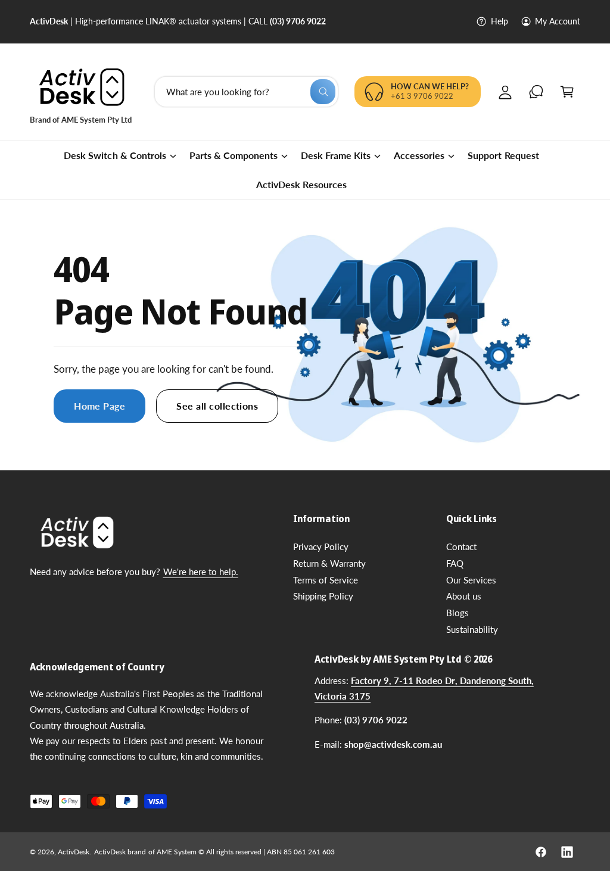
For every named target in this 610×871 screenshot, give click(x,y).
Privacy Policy (320, 547)
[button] (567, 91)
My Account (557, 21)
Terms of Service (325, 580)
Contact (461, 547)
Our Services (471, 580)
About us (463, 596)
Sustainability (472, 630)
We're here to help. (200, 572)
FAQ (454, 563)
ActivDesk (73, 852)
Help (499, 21)
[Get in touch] (536, 91)
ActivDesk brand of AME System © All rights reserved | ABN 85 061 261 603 (214, 852)
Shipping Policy (323, 596)
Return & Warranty (329, 563)
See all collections (217, 405)
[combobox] (246, 91)
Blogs (457, 613)
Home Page (99, 405)
